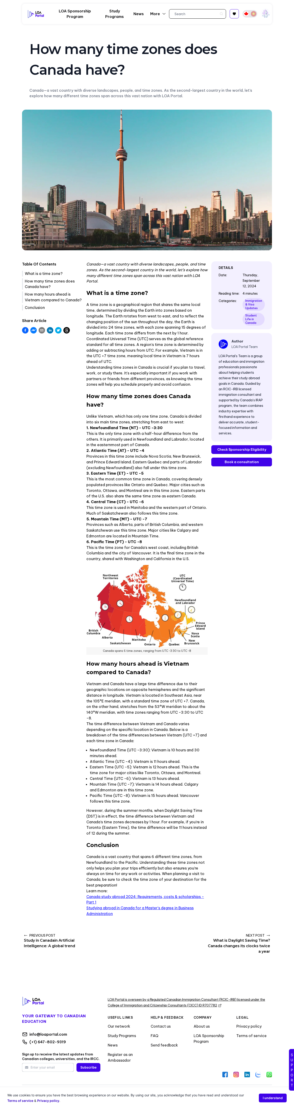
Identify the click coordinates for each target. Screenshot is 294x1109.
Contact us (161, 1026)
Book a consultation (242, 462)
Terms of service (251, 1035)
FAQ (154, 1035)
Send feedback (164, 1045)
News (113, 1045)
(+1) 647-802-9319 (47, 1042)
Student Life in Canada (251, 319)
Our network (119, 1026)
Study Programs (122, 1035)
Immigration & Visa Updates (253, 304)
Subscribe (88, 1067)
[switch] (250, 13)
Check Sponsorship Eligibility (241, 450)
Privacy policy (249, 1026)
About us (202, 1026)
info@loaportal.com (48, 1034)
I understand (273, 1098)
